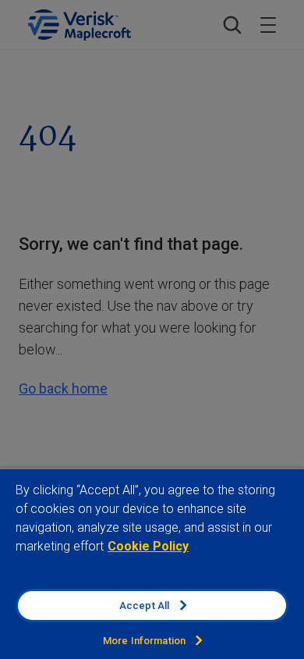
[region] (152, 563)
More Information (144, 641)
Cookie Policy (148, 546)
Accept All (144, 605)
